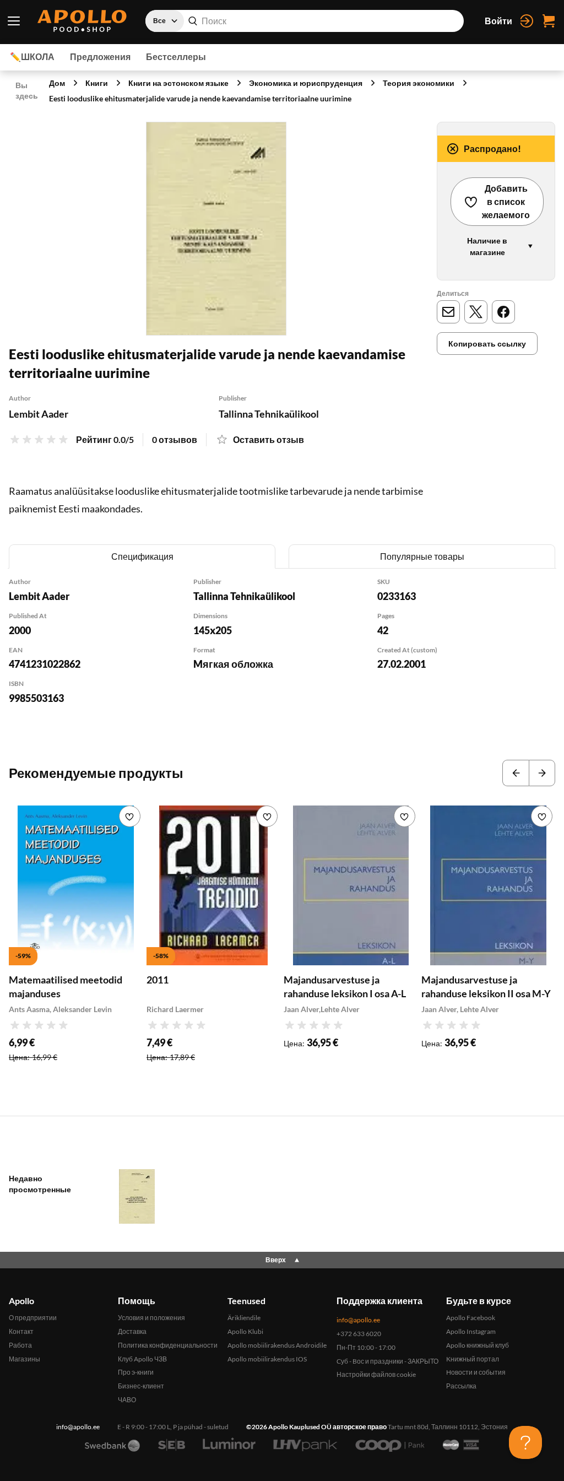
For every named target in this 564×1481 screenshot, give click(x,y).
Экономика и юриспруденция (305, 83)
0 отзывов (174, 439)
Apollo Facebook (470, 1318)
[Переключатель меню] (14, 21)
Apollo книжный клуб (477, 1345)
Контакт (21, 1331)
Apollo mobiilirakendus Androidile (277, 1345)
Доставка (132, 1331)
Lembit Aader (38, 414)
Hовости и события (476, 1372)
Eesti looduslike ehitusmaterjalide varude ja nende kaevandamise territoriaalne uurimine (200, 98)
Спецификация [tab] (142, 556)
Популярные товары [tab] (422, 556)
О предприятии (33, 1318)
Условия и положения (151, 1318)
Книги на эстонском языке (178, 83)
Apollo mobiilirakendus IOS (267, 1359)
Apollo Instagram (471, 1331)
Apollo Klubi (245, 1331)
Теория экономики (418, 83)
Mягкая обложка (233, 664)
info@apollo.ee (358, 1320)
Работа (20, 1345)
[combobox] (304, 21)
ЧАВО (127, 1400)
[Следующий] (542, 773)
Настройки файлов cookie (376, 1374)
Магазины (24, 1359)
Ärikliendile (244, 1318)
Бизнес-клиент (141, 1386)
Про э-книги (136, 1372)
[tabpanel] (282, 655)
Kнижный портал (472, 1359)
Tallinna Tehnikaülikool (269, 414)
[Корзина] (548, 21)
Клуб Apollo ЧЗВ (142, 1359)
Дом (57, 83)
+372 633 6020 (359, 1333)
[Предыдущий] (515, 773)
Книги (96, 83)
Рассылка (461, 1386)
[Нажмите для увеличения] (216, 229)
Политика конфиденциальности (168, 1345)
